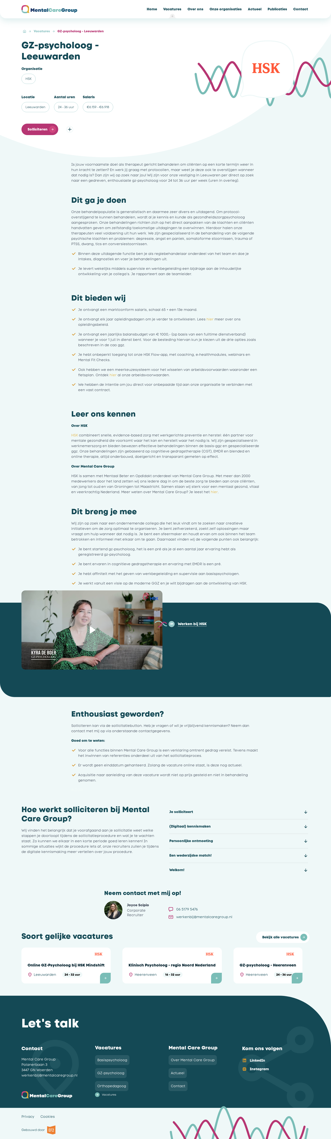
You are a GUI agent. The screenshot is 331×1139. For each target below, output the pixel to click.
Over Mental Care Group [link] (193, 1060)
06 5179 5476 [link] (187, 909)
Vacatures (42, 31)
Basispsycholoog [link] (112, 1060)
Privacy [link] (27, 1116)
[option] (272, 1061)
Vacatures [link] (109, 1094)
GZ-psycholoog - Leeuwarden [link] (80, 31)
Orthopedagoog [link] (111, 1086)
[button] (39, 129)
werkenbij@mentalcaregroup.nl (49, 1075)
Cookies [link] (47, 1116)
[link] (152, 9)
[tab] (188, 624)
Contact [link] (178, 1086)
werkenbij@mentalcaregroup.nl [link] (204, 917)
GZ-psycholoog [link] (110, 1073)
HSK (74, 435)
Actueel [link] (177, 1073)
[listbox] (272, 1065)
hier (210, 319)
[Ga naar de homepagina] (49, 9)
